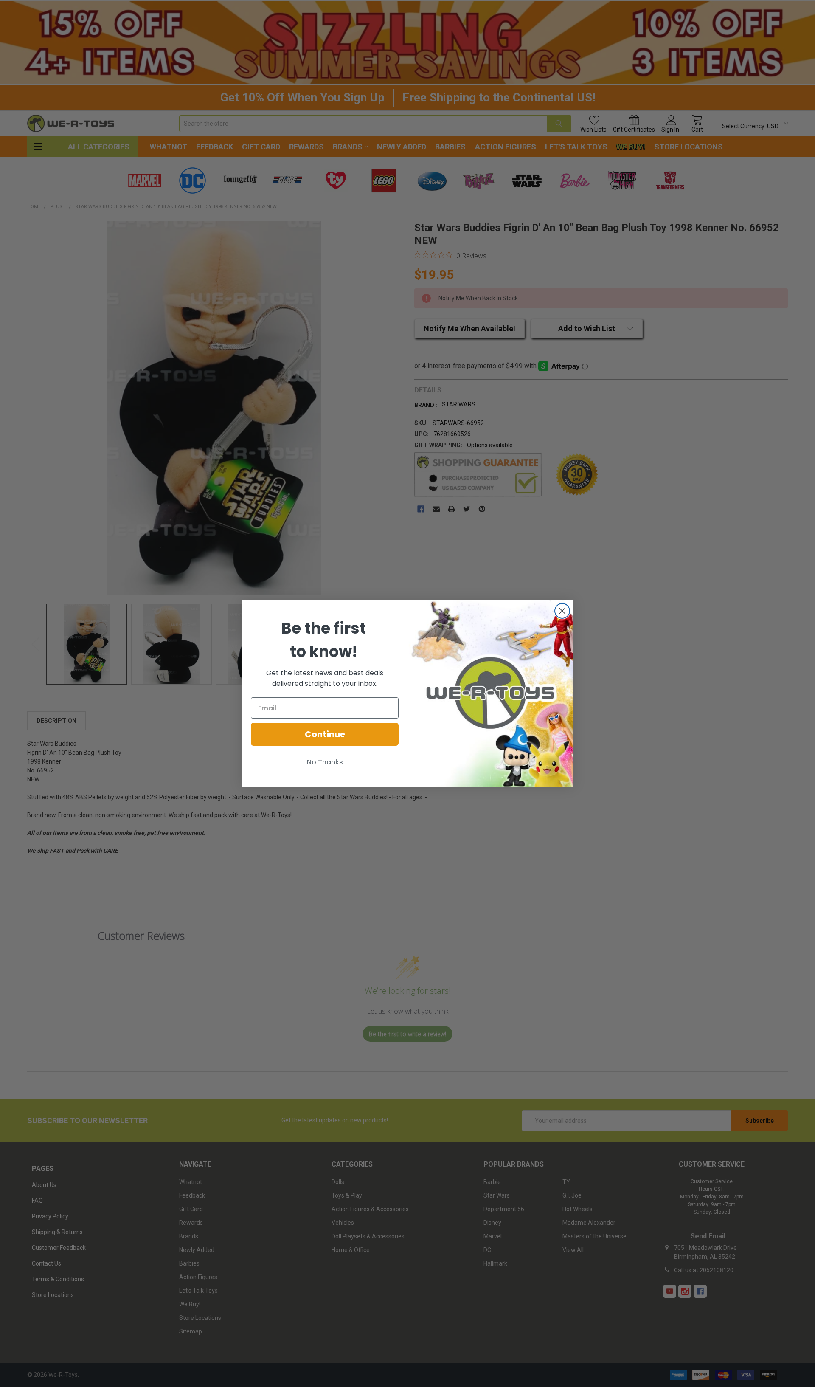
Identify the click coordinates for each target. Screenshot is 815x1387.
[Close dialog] (562, 610)
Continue (325, 734)
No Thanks (325, 762)
